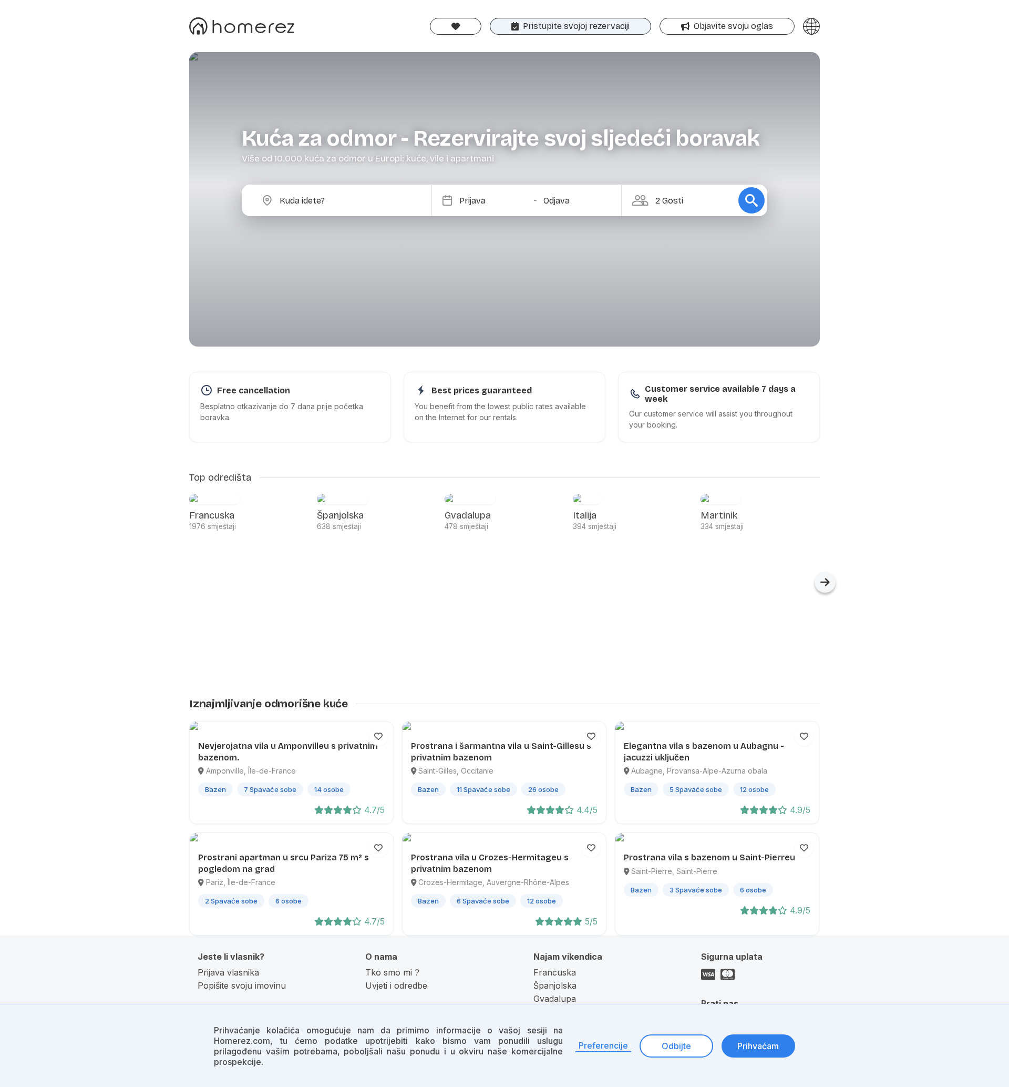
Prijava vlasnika (228, 972)
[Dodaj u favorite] (378, 736)
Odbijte (676, 1046)
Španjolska (554, 985)
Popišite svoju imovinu (242, 985)
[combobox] (345, 200)
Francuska (554, 972)
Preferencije (603, 1045)
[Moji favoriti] (455, 26)
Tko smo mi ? (392, 972)
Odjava (556, 201)
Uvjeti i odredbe (396, 985)
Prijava (472, 201)
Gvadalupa (554, 998)
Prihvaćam (758, 1046)
